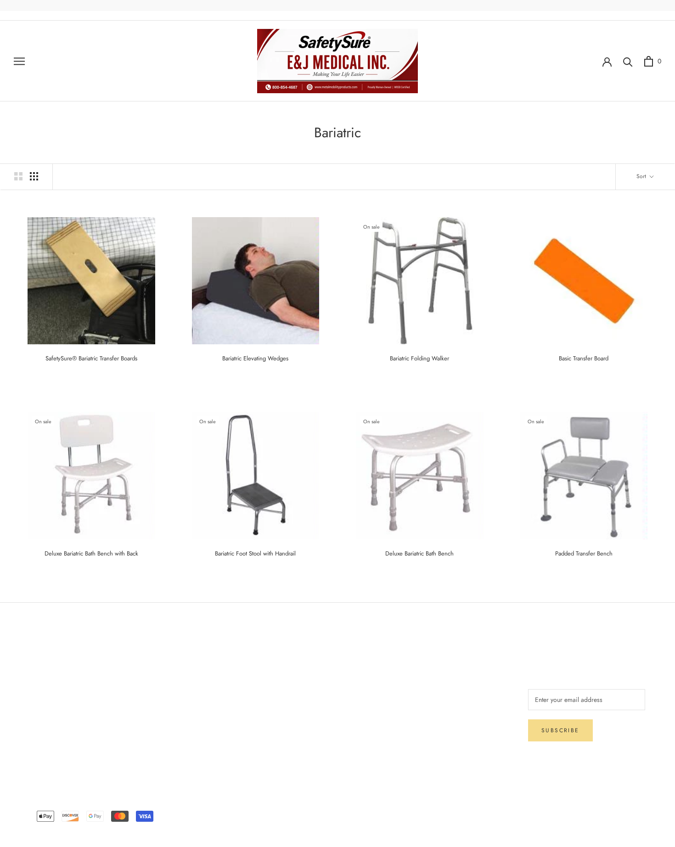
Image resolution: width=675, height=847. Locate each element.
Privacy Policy (49, 709)
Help (36, 664)
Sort (642, 176)
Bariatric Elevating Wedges (255, 358)
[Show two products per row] (18, 176)
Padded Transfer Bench (584, 553)
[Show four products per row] (34, 176)
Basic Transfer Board (583, 358)
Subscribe (560, 730)
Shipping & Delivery (57, 679)
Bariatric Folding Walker (419, 358)
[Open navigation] (19, 61)
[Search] (628, 61)
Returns (40, 694)
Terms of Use (184, 694)
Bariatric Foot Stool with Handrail (255, 553)
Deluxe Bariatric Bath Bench (419, 553)
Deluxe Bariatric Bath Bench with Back (91, 553)
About (175, 664)
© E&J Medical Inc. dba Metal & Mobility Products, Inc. (337, 802)
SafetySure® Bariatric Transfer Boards (91, 358)
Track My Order (51, 724)
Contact (177, 679)
